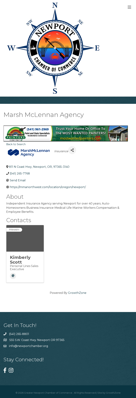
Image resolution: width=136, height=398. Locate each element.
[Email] (13, 276)
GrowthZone (77, 293)
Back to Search (16, 144)
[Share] (72, 150)
